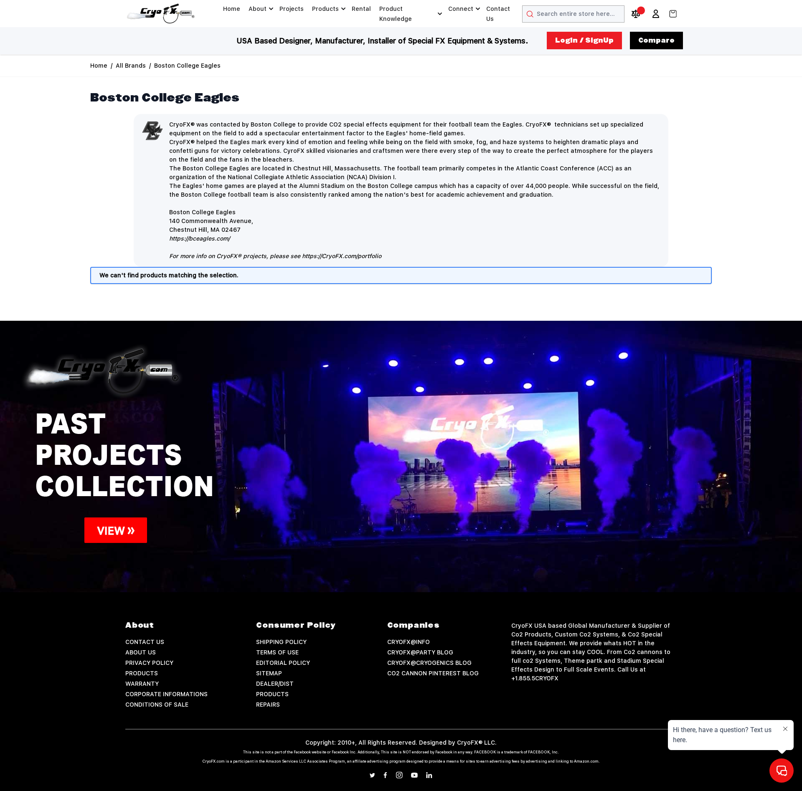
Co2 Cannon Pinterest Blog (433, 673)
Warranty (142, 683)
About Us (140, 652)
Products (325, 9)
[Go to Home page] (160, 14)
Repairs (268, 704)
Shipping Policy (281, 641)
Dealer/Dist (275, 683)
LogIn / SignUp (584, 40)
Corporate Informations (166, 694)
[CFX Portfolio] (401, 456)
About (257, 9)
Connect (460, 9)
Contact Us (498, 14)
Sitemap (269, 673)
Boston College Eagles (187, 65)
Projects (291, 9)
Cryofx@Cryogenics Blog (429, 662)
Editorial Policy (283, 662)
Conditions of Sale (156, 704)
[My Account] (655, 13)
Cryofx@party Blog (420, 652)
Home (231, 9)
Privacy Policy (149, 662)
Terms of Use (277, 652)
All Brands (131, 65)
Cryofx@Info (408, 641)
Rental (361, 9)
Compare (656, 40)
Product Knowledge (395, 14)
